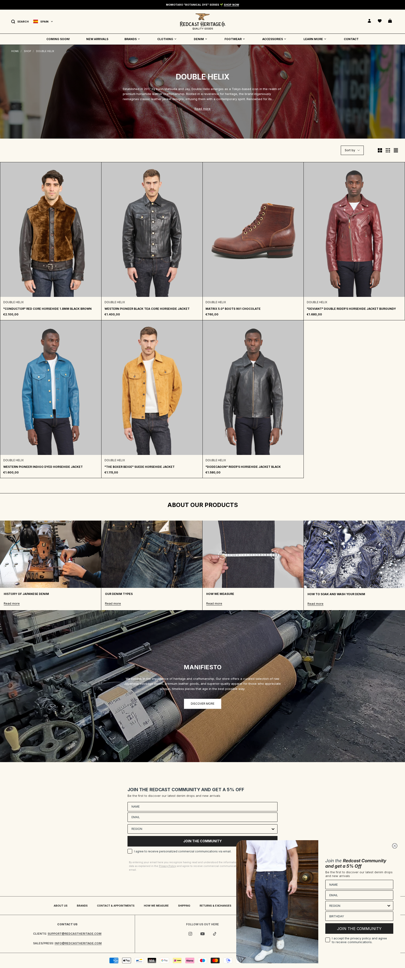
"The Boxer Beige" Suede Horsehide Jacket (140, 467)
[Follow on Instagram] (190, 933)
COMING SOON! (58, 39)
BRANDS (130, 39)
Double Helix (45, 51)
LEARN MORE (313, 39)
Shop (27, 51)
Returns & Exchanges (215, 905)
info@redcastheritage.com (78, 943)
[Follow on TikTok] (214, 933)
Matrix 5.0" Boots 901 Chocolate (233, 308)
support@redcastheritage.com (74, 933)
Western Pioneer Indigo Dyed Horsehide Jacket (43, 467)
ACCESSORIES (272, 39)
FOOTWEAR (233, 39)
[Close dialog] (394, 845)
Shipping (184, 905)
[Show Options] (273, 828)
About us (61, 905)
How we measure (156, 905)
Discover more (202, 703)
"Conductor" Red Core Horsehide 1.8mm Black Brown (47, 308)
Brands (82, 905)
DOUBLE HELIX (13, 302)
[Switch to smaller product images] (388, 150)
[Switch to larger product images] (380, 150)
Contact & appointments (116, 905)
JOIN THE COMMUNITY (202, 841)
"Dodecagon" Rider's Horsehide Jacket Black (243, 467)
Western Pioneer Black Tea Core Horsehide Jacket (147, 308)
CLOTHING (165, 39)
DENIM (199, 39)
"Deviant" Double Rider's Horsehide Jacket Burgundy (351, 308)
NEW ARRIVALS (97, 39)
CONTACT (351, 39)
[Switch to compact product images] (396, 150)
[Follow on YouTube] (202, 933)
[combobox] (201, 828)
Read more (202, 108)
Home (15, 51)
